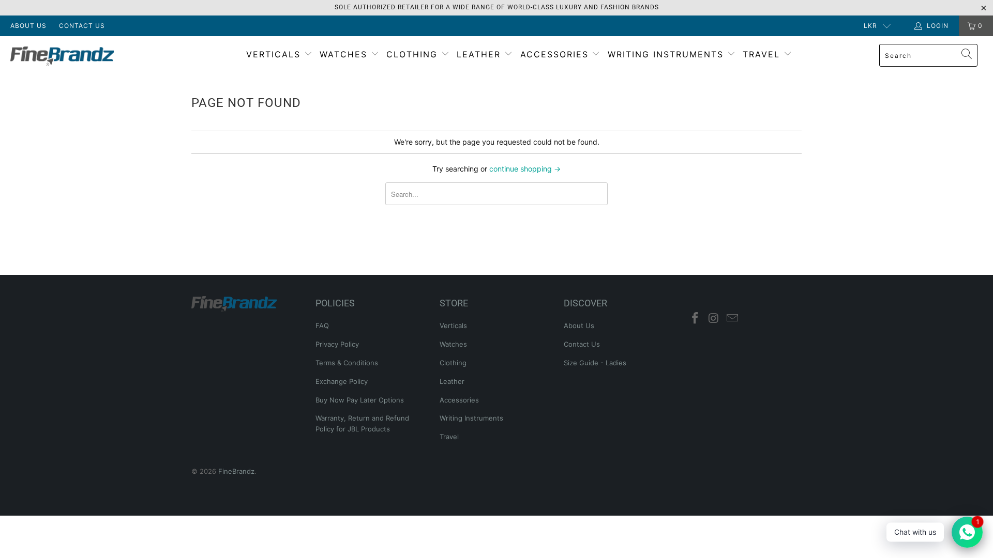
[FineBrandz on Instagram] (714, 318)
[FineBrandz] (84, 56)
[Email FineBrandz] (732, 318)
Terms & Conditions (346, 363)
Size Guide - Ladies (595, 363)
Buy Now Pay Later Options (359, 400)
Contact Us (82, 25)
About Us (28, 25)
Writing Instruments (667, 54)
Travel (763, 54)
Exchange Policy (341, 381)
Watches (345, 54)
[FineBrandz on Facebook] (695, 318)
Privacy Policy (337, 344)
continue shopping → (525, 168)
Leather (480, 54)
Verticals (275, 54)
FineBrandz (236, 471)
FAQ (322, 325)
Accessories (556, 54)
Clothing (413, 54)
